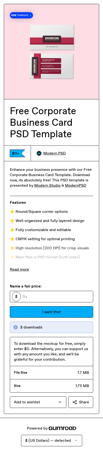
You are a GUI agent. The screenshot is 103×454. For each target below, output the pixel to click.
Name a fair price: (25, 286)
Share (84, 402)
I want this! (51, 312)
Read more (19, 269)
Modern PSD (54, 153)
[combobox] (38, 402)
